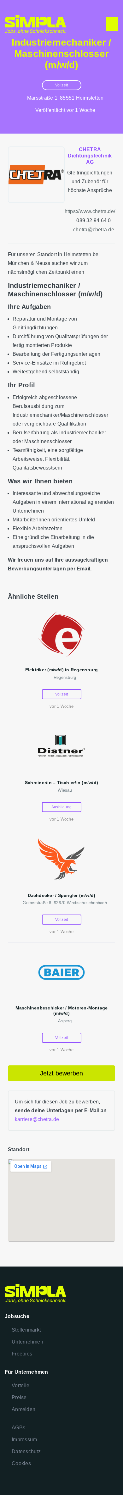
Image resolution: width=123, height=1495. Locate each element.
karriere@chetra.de (37, 1119)
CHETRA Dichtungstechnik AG (90, 156)
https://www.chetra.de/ (90, 211)
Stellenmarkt (26, 1330)
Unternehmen (27, 1341)
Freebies (22, 1353)
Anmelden (23, 1409)
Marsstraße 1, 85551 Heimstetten (65, 98)
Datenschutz (26, 1451)
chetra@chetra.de (93, 229)
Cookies (21, 1463)
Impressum (24, 1439)
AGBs (18, 1427)
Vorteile (20, 1385)
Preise (19, 1397)
